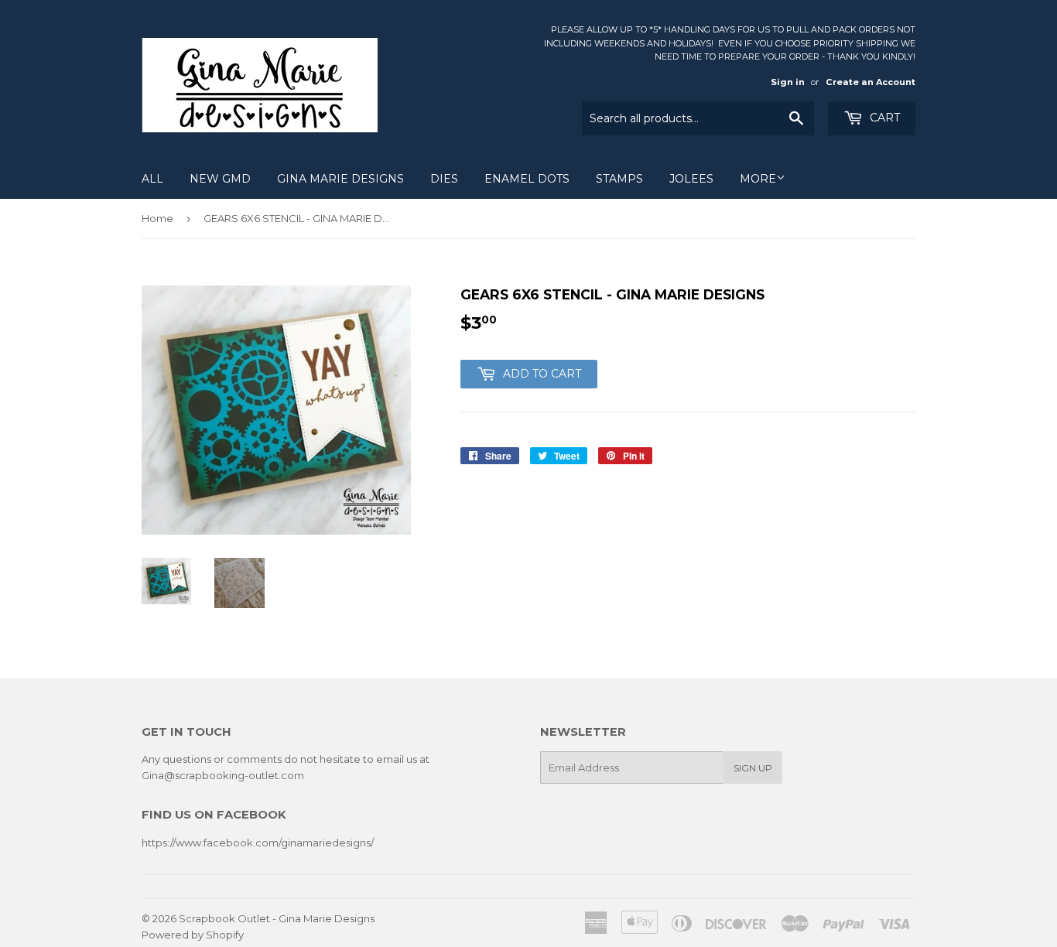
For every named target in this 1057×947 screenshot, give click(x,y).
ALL (152, 179)
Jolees (691, 179)
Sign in (788, 82)
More (758, 179)
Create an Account (870, 82)
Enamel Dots (527, 179)
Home (157, 218)
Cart (883, 118)
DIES (444, 179)
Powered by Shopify (193, 934)
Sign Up (753, 768)
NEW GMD (220, 179)
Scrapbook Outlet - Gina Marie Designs (277, 918)
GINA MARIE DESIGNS (340, 179)
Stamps (619, 179)
